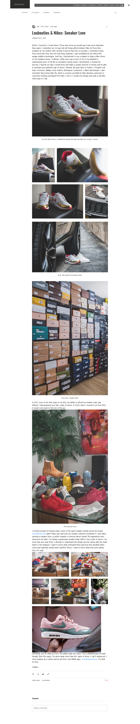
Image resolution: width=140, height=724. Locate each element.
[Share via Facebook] (33, 674)
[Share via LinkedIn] (43, 674)
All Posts (25, 12)
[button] (116, 12)
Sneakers (46, 12)
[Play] (122, 5)
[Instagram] (129, 5)
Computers (35, 12)
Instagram (57, 12)
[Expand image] (43, 165)
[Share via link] (48, 674)
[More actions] (106, 26)
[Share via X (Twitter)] (38, 674)
